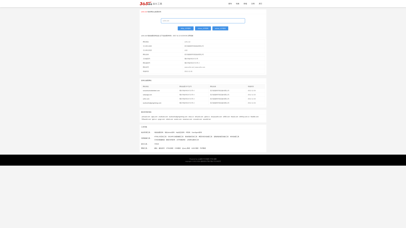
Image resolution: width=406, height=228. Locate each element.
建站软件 (162, 148)
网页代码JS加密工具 (205, 136)
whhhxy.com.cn (244, 116)
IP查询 (188, 132)
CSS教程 (178, 148)
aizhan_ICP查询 (220, 28)
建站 (155, 148)
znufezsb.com (163, 116)
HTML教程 (169, 148)
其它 (260, 4)
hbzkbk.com (255, 116)
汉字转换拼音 (181, 140)
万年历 (156, 144)
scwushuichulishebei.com (151, 90)
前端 (245, 4)
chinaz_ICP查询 (203, 28)
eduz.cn (191, 116)
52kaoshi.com (146, 119)
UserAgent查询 (197, 132)
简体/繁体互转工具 (191, 136)
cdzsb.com (169, 119)
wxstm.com (178, 119)
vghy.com (154, 116)
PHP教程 (203, 148)
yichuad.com (146, 116)
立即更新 (190, 36)
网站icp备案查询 (155, 12)
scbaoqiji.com (147, 95)
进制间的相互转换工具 (221, 136)
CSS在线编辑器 (159, 140)
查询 (230, 4)
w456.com (226, 116)
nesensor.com (187, 119)
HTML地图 (213, 159)
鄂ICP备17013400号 (214, 161)
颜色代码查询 (170, 140)
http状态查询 (180, 132)
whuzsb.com (199, 116)
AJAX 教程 (194, 148)
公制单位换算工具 (193, 140)
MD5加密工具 (234, 136)
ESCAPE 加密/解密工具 (176, 136)
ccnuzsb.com (197, 119)
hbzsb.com (234, 116)
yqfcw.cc (207, 116)
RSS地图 (206, 159)
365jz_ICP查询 (186, 28)
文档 (253, 4)
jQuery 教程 (186, 148)
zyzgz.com (161, 119)
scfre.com (146, 99)
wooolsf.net (207, 119)
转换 (237, 4)
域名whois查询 (169, 132)
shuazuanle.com (216, 116)
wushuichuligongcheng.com (152, 103)
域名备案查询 (158, 132)
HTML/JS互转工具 (160, 136)
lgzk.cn (154, 119)
